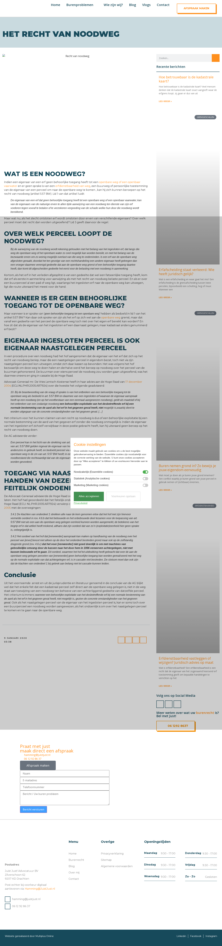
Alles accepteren (89, 496)
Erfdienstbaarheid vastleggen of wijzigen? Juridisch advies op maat (186, 660)
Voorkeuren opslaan (123, 496)
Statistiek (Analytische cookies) (92, 478)
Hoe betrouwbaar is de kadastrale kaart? (186, 79)
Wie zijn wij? (113, 5)
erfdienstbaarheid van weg (72, 186)
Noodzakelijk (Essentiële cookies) (93, 472)
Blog (132, 5)
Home (55, 5)
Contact (163, 5)
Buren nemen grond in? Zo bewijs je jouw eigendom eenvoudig (187, 468)
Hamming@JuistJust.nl (40, 888)
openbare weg (110, 317)
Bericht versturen (33, 809)
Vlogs (146, 5)
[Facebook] (160, 704)
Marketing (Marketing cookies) (91, 485)
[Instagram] (168, 704)
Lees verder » (165, 101)
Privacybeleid (80, 503)
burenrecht (205, 713)
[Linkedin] (177, 704)
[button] (113, 10)
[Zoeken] (216, 58)
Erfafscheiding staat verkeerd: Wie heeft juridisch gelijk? (186, 271)
